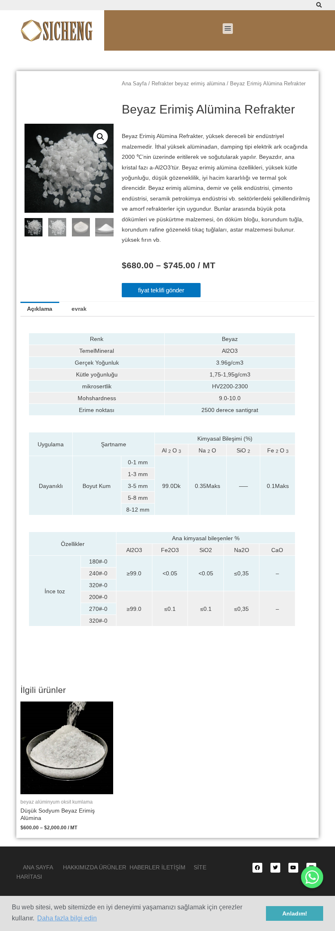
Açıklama (39, 309)
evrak (79, 309)
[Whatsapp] (312, 877)
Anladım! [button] (294, 913)
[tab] (39, 309)
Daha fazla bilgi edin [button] (67, 918)
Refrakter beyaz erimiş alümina (188, 84)
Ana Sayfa (134, 84)
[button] (228, 28)
